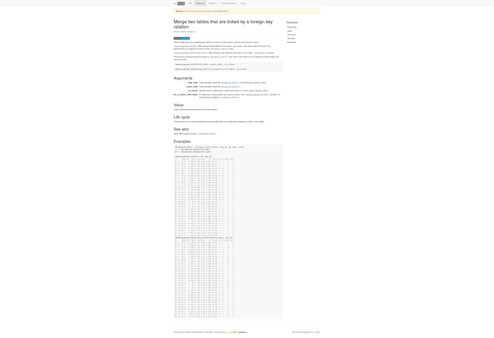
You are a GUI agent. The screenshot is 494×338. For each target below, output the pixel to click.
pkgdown (307, 332)
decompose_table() (219, 49)
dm (175, 3)
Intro (190, 3)
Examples (291, 42)
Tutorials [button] (212, 3)
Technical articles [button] (228, 3)
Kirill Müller (208, 332)
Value (289, 30)
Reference (200, 3)
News (243, 3)
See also (291, 38)
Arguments (292, 27)
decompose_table (206, 134)
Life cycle (291, 34)
